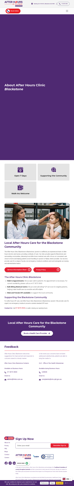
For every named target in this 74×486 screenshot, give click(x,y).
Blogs (6, 451)
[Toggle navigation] (67, 11)
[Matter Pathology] (36, 456)
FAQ (6, 448)
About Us (7, 442)
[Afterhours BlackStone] (23, 456)
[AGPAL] (47, 456)
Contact (7, 454)
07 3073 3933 (20, 308)
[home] (14, 4)
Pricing (6, 445)
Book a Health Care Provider (35, 333)
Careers (7, 457)
